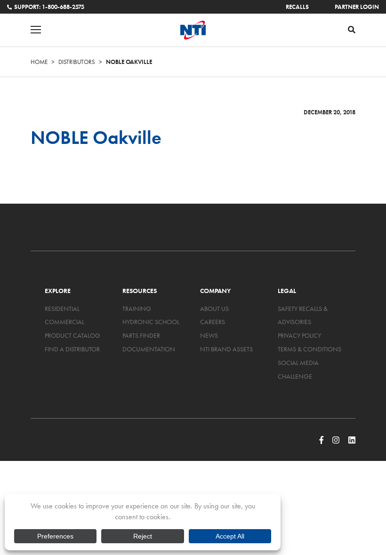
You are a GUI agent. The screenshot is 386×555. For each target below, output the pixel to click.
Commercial (64, 321)
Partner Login (357, 7)
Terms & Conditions (309, 349)
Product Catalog (72, 335)
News (209, 335)
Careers (212, 321)
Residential (62, 308)
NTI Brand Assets (226, 349)
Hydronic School (150, 321)
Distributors (76, 62)
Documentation (148, 349)
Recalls (297, 7)
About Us (214, 308)
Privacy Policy (299, 335)
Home (39, 62)
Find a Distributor (72, 349)
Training (136, 308)
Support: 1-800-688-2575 (49, 7)
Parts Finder (141, 335)
